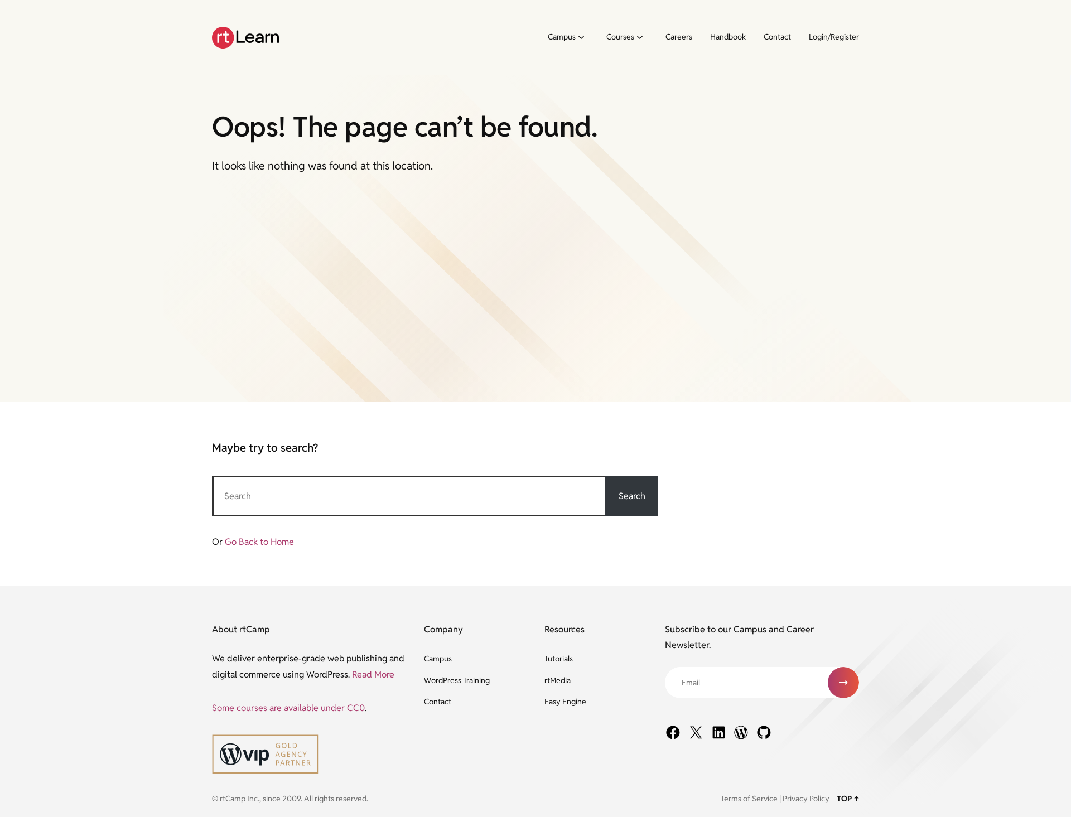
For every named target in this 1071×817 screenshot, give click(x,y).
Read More (373, 674)
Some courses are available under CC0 (288, 708)
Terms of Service (749, 799)
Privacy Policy (806, 799)
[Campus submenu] (580, 38)
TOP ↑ (848, 799)
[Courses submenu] (639, 38)
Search (632, 496)
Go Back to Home (259, 542)
